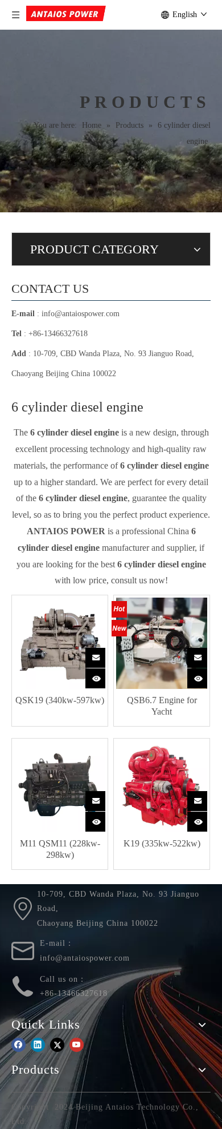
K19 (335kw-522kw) (162, 843)
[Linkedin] (38, 1044)
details (96, 676)
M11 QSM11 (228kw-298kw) (60, 849)
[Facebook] (18, 1044)
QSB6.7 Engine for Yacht (162, 705)
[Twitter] (57, 1044)
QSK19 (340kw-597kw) (59, 700)
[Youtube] (76, 1044)
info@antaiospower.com (81, 313)
